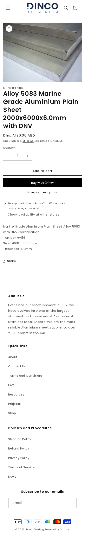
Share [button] (11, 261)
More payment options (42, 192)
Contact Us (17, 366)
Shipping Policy (19, 439)
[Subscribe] (72, 503)
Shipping (28, 141)
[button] (8, 7)
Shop (12, 413)
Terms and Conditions (25, 376)
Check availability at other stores (33, 214)
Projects (14, 404)
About (13, 357)
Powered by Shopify (57, 529)
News (12, 477)
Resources (16, 394)
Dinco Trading (35, 529)
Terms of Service (21, 467)
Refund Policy (18, 448)
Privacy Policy (18, 458)
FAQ (11, 385)
